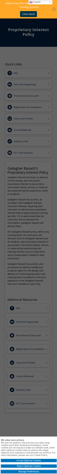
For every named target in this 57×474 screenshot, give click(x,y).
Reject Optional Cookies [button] (29, 466)
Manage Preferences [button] (29, 471)
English (37, 2)
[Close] (54, 9)
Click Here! (28, 14)
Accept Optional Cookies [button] (29, 460)
